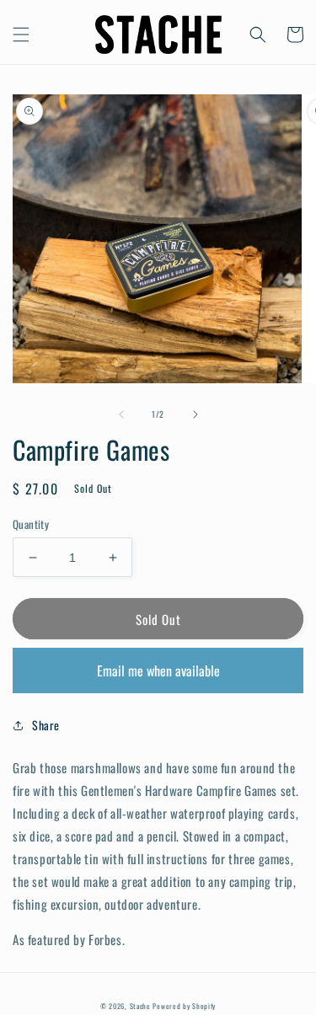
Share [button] (46, 725)
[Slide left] (121, 414)
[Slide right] (195, 414)
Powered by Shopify (184, 1006)
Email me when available (158, 670)
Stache (140, 1006)
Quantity (31, 524)
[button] (21, 34)
